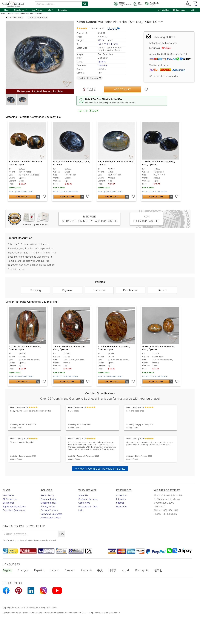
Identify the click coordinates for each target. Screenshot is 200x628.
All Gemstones (10, 499)
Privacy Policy (48, 506)
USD (193, 10)
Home (7, 10)
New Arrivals (37, 10)
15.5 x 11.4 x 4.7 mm (108, 44)
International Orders (51, 517)
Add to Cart (122, 89)
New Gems (8, 495)
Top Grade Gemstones (14, 506)
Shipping (35, 290)
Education (62, 10)
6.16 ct (101, 40)
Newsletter (121, 506)
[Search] (85, 3)
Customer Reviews (87, 499)
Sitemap (120, 502)
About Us (83, 495)
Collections (121, 495)
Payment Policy (48, 499)
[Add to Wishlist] (146, 89)
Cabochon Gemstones (14, 510)
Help (50, 9)
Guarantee (99, 290)
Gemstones (20, 9)
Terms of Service (49, 510)
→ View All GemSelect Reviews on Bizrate (100, 468)
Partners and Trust (87, 506)
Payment (67, 290)
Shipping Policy (48, 502)
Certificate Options (88, 78)
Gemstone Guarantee (51, 514)
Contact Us (84, 502)
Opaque (101, 61)
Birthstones (8, 502)
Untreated (102, 65)
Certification (130, 290)
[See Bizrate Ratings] (114, 28)
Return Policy (47, 495)
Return (162, 290)
